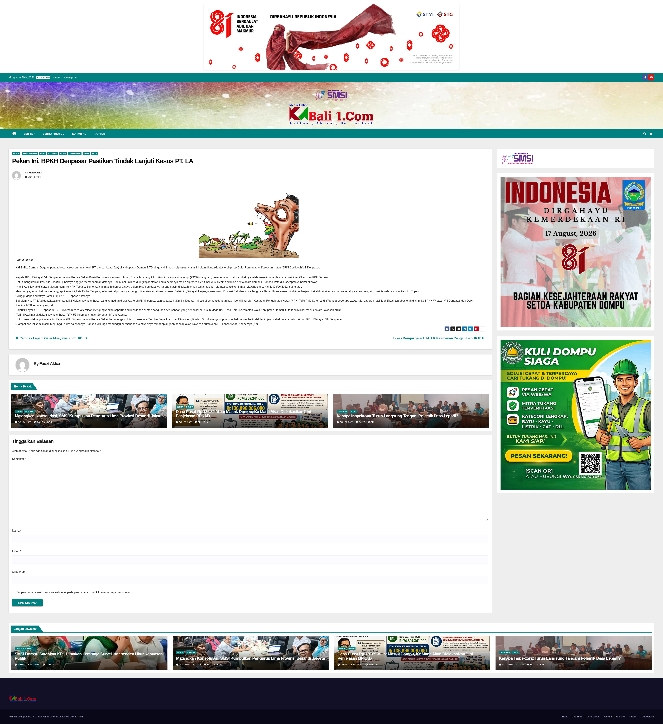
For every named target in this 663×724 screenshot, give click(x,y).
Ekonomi (52, 153)
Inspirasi (100, 133)
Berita (29, 133)
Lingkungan (74, 153)
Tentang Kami (71, 77)
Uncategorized (23, 648)
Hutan (63, 153)
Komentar (19, 458)
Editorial (79, 133)
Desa (42, 153)
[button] (644, 133)
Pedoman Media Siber (614, 716)
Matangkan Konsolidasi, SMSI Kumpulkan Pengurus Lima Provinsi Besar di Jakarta (89, 416)
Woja (94, 153)
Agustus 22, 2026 (513, 664)
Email (16, 551)
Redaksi (57, 77)
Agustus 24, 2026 (190, 664)
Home (565, 716)
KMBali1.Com (16, 716)
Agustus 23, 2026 (352, 664)
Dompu (189, 407)
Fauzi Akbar (35, 172)
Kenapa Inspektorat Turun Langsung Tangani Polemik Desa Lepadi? (397, 416)
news (86, 153)
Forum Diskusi (592, 716)
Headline (29, 411)
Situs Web (18, 571)
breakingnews (30, 153)
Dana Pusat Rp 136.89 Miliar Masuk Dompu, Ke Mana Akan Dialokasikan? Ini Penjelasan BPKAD (243, 413)
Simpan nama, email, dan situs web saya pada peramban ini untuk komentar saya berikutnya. (73, 592)
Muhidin (203, 422)
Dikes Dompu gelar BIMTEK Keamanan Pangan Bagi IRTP (437, 338)
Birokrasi (342, 411)
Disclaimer (576, 716)
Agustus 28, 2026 (29, 664)
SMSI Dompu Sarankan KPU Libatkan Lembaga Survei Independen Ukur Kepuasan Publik (89, 656)
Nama (16, 530)
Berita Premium (54, 133)
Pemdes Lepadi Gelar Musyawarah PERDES (53, 338)
